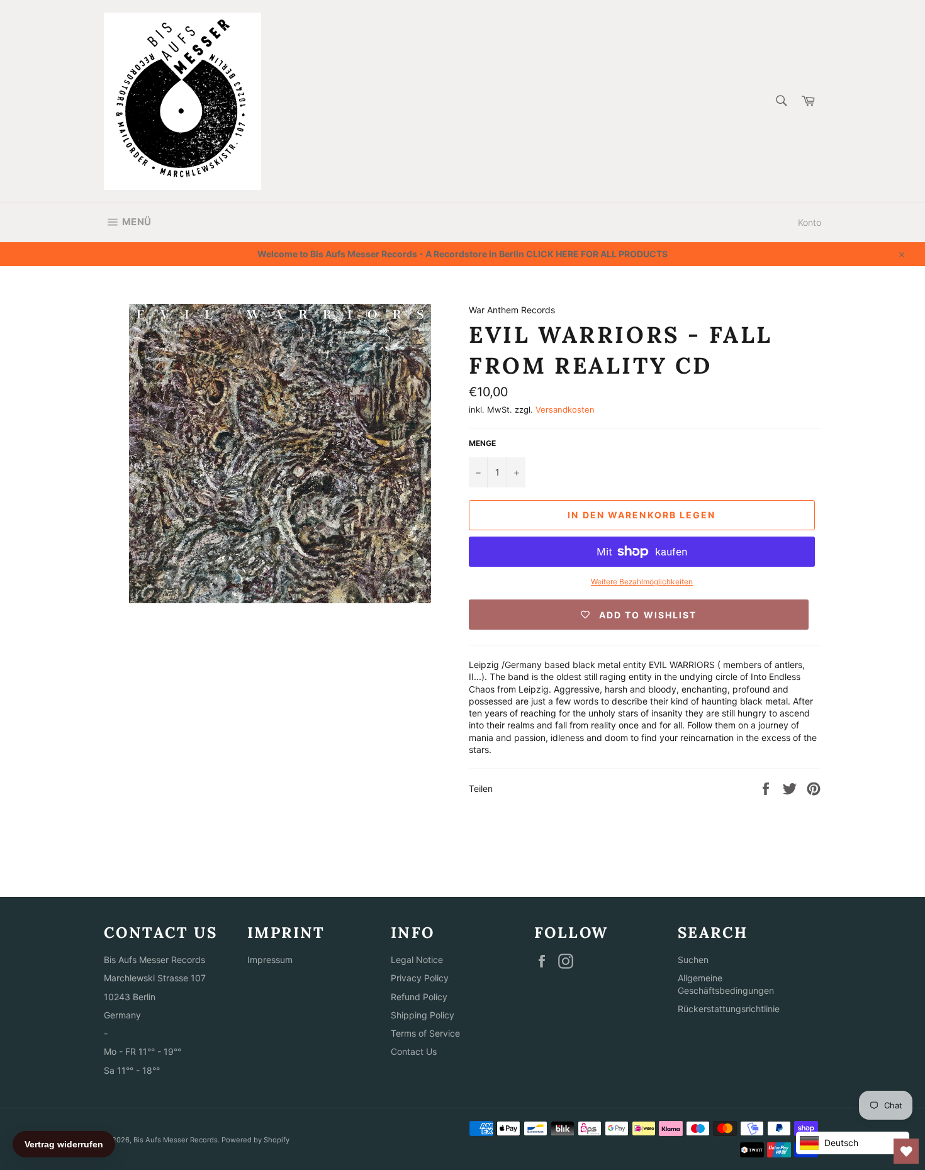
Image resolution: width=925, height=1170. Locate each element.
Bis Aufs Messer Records (175, 1139)
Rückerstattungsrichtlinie (729, 1008)
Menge (482, 443)
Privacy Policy (420, 977)
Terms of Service (425, 1033)
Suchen (693, 959)
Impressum (270, 959)
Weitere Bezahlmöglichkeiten (642, 581)
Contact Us (414, 1051)
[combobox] (780, 101)
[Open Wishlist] (906, 1151)
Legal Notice (417, 959)
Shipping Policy (422, 1015)
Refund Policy (419, 996)
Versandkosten (565, 409)
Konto (809, 222)
